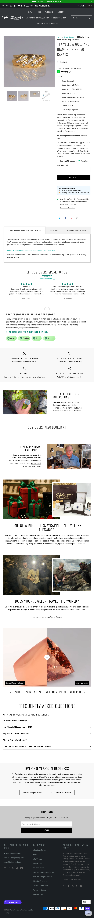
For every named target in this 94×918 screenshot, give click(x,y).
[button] (31, 12)
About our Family (39, 850)
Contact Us (37, 863)
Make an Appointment (43, 5)
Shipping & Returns (40, 881)
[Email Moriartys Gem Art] (3, 5)
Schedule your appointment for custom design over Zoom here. (31, 250)
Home (59, 37)
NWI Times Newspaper (12, 853)
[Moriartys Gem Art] (13, 18)
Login (82, 5)
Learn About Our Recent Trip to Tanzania (47, 617)
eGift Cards (37, 859)
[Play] (29, 61)
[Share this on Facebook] (65, 218)
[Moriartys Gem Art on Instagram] (11, 5)
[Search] (89, 17)
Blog (35, 855)
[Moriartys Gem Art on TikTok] (15, 5)
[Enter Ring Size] (67, 165)
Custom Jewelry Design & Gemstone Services (24, 230)
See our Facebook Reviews (43, 872)
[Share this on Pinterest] (71, 218)
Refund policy (38, 895)
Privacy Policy (38, 868)
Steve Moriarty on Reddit (13, 862)
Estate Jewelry (69, 37)
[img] (47, 275)
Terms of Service (39, 890)
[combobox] (81, 17)
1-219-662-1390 (27, 5)
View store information (67, 208)
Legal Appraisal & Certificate (76, 230)
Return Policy (54, 230)
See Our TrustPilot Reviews (61, 793)
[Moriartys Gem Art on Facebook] (7, 5)
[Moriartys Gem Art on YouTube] (19, 5)
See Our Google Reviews (32, 793)
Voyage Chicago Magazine (14, 858)
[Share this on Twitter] (59, 218)
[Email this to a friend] (77, 218)
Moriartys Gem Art (16, 910)
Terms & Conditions (40, 886)
